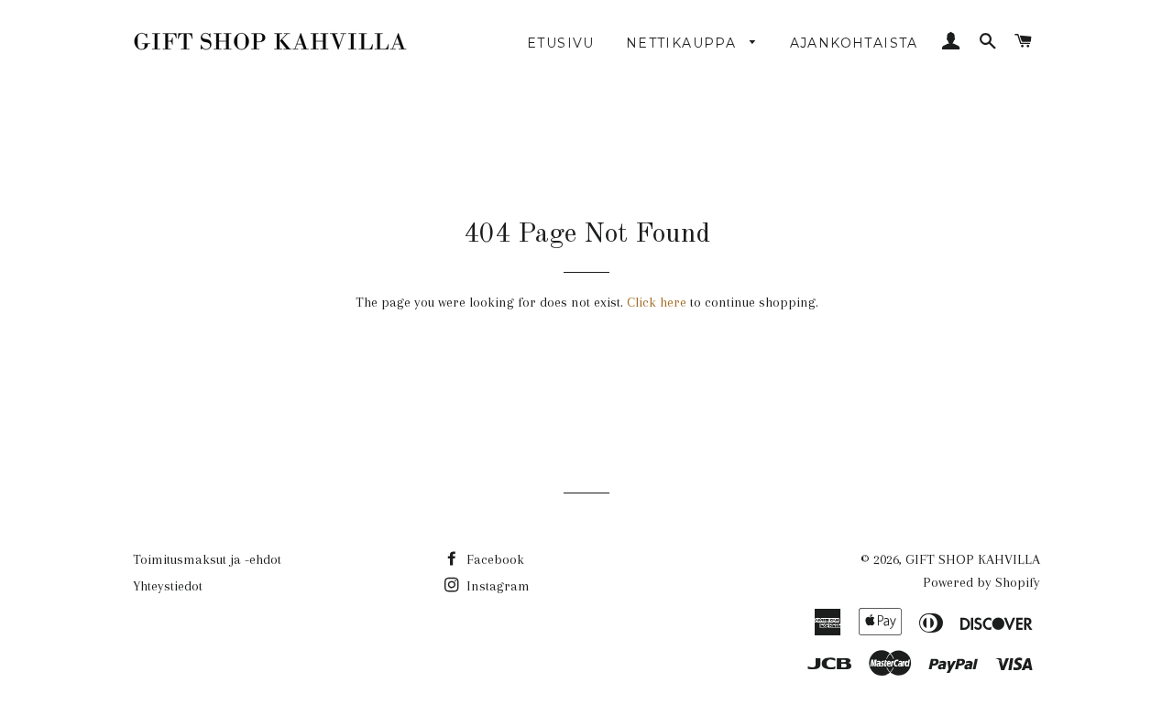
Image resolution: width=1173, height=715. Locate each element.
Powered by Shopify (981, 582)
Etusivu (561, 43)
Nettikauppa (683, 43)
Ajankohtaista (854, 43)
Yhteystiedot (168, 586)
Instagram (496, 586)
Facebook (493, 559)
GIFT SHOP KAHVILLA (972, 559)
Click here (656, 302)
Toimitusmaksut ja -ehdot (207, 559)
